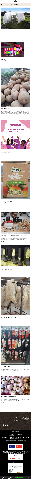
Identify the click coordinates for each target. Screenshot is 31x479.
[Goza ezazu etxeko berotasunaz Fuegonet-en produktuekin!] (15, 223)
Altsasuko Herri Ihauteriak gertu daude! (9, 317)
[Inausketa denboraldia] (15, 345)
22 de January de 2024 (3, 202)
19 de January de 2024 (3, 269)
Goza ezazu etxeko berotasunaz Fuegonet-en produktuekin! (14, 235)
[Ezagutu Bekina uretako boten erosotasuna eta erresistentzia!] (15, 255)
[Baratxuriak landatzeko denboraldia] (15, 385)
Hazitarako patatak (5, 108)
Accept (17, 477)
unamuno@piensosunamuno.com (26, 420)
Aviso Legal (15, 417)
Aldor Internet (17, 431)
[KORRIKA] (12, 49)
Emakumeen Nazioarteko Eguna (8, 151)
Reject (21, 477)
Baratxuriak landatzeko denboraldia (8, 396)
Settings (26, 477)
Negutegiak (3, 31)
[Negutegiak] (15, 18)
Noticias (10, 32)
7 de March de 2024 (3, 152)
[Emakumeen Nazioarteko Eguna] (15, 134)
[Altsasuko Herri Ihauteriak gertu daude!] (15, 296)
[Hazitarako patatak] (15, 87)
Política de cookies (15, 420)
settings (9, 478)
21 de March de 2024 (3, 32)
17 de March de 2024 (3, 60)
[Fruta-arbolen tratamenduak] (15, 180)
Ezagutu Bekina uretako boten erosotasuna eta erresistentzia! (14, 268)
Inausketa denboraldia (5, 366)
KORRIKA (3, 59)
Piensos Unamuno (7, 32)
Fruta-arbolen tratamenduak (7, 201)
